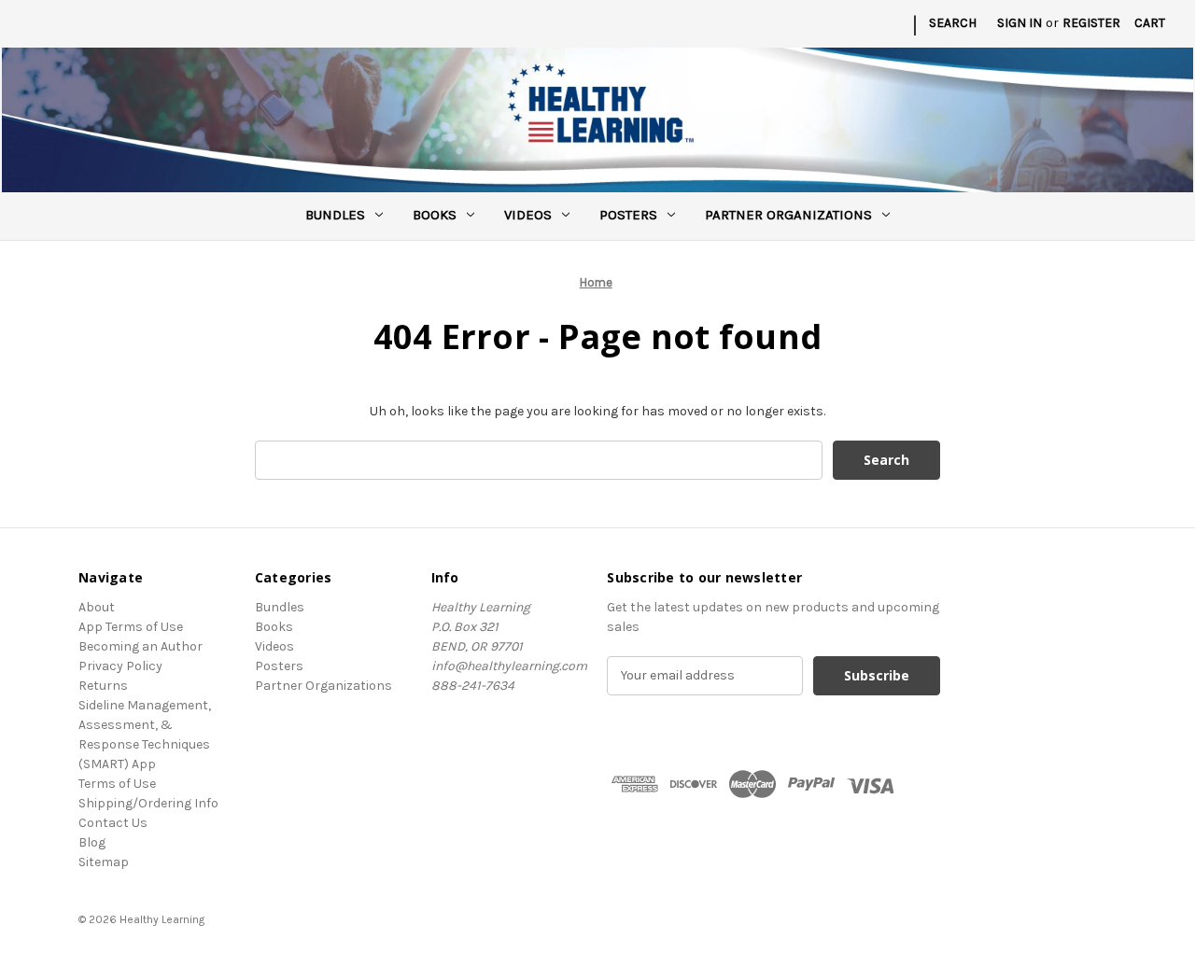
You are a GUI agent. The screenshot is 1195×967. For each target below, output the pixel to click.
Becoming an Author (140, 646)
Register (1091, 23)
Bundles (335, 214)
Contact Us (113, 823)
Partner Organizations (788, 214)
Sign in (1019, 23)
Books (435, 214)
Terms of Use (117, 784)
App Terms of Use (130, 627)
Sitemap (103, 862)
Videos (528, 214)
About (96, 607)
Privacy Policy (120, 666)
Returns (103, 686)
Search (953, 23)
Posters (628, 214)
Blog (91, 842)
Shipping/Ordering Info (148, 803)
